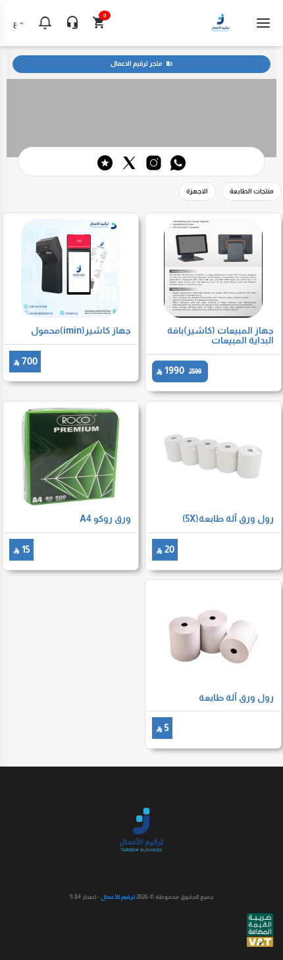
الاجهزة (197, 191)
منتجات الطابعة (252, 191)
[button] (45, 23)
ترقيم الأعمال (118, 897)
